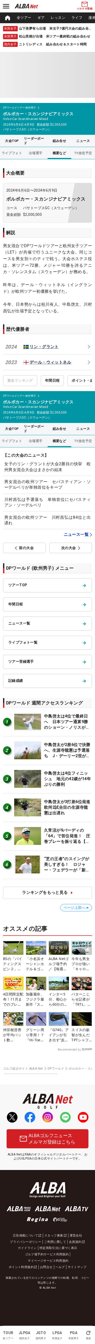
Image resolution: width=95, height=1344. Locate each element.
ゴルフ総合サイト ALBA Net (23, 1068)
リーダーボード (34, 141)
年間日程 (52, 380)
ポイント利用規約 (21, 1267)
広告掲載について (25, 1235)
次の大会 (68, 548)
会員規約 (75, 1242)
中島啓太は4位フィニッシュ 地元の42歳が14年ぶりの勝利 (67, 779)
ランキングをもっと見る (45, 892)
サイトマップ (77, 1267)
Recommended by (69, 1049)
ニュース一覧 (76, 534)
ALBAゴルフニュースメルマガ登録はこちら (52, 1139)
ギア (41, 18)
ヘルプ (60, 1267)
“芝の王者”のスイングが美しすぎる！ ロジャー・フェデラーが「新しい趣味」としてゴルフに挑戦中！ (67, 870)
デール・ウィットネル (50, 362)
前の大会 (26, 548)
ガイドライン (27, 1248)
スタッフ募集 (53, 1235)
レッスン (58, 18)
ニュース (83, 141)
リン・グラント (44, 346)
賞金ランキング (20, 380)
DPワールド (56, 1068)
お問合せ (46, 1267)
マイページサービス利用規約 (48, 1260)
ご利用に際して (55, 1242)
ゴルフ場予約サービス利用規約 (47, 1254)
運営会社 (76, 1235)
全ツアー (24, 18)
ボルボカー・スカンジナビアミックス (46, 199)
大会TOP (11, 141)
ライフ (76, 18)
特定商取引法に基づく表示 (58, 1248)
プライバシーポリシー (25, 1242)
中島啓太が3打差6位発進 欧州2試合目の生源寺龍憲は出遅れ (69, 807)
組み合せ (59, 141)
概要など (59, 153)
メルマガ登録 (84, 8)
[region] (47, 17)
